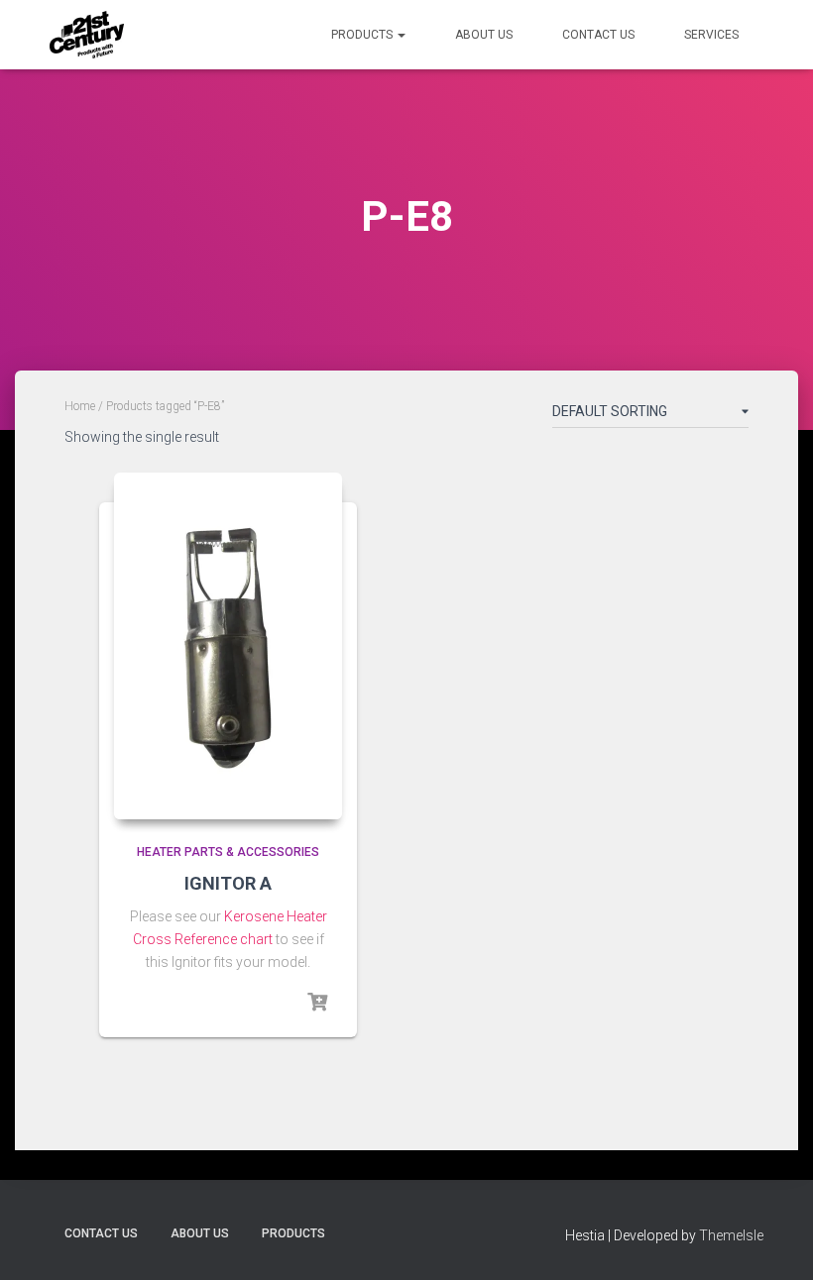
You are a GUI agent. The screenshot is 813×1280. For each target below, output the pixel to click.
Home (79, 406)
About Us (484, 35)
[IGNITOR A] (228, 646)
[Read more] (317, 1003)
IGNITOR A (228, 883)
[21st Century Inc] (87, 34)
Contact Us (598, 35)
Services (711, 35)
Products (363, 35)
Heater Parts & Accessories (228, 852)
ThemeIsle (731, 1235)
